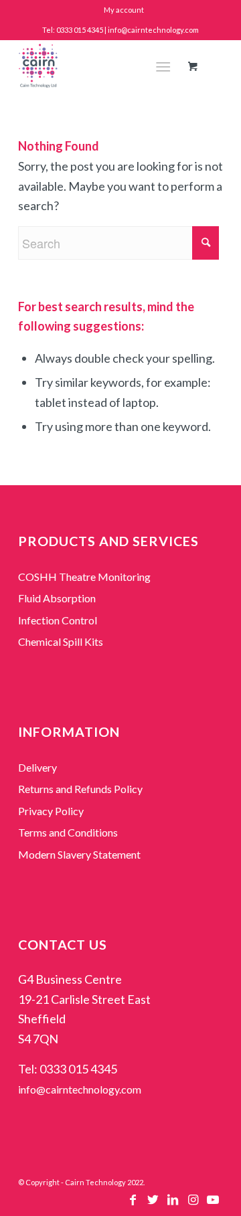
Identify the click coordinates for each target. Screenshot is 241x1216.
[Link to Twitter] (153, 1202)
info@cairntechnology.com (79, 1089)
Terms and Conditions (68, 832)
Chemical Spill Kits (60, 641)
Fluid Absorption (57, 598)
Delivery (37, 767)
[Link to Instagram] (193, 1202)
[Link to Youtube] (213, 1202)
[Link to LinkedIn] (173, 1202)
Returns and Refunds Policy (80, 788)
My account (124, 9)
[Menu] (163, 66)
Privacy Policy (51, 810)
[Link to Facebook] (133, 1202)
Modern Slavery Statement (79, 854)
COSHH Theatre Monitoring (84, 576)
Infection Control (57, 620)
